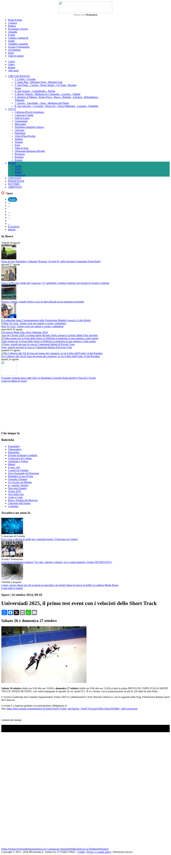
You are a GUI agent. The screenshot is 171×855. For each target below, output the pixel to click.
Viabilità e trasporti (18, 43)
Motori (11, 464)
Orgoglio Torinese (17, 479)
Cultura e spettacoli (18, 37)
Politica (12, 25)
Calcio (11, 61)
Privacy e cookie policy (99, 852)
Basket (11, 67)
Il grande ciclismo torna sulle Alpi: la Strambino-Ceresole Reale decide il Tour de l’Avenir (48, 377)
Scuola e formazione (19, 46)
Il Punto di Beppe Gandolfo (22, 455)
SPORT (12, 163)
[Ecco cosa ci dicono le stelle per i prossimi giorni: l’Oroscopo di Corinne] (12, 533)
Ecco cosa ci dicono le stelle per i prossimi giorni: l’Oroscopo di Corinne (39, 539)
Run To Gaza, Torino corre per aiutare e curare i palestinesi (32, 326)
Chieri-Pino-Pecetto (25, 136)
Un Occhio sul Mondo (20, 482)
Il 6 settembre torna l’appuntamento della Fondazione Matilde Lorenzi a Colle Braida (46, 320)
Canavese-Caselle (24, 115)
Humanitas (13, 452)
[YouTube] (9, 211)
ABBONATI (15, 187)
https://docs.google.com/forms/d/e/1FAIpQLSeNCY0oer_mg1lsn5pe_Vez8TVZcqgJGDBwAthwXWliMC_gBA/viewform (72, 708)
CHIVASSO (14, 178)
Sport (11, 52)
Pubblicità (74, 849)
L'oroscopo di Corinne (20, 458)
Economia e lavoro (18, 28)
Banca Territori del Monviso (23, 500)
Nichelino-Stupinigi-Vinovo (29, 127)
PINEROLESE (16, 181)
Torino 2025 (14, 491)
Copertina (13, 506)
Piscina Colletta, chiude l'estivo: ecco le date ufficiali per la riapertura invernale (42, 301)
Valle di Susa (21, 148)
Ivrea (17, 145)
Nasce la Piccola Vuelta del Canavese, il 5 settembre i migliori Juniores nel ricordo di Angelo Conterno (55, 283)
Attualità (12, 31)
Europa (18, 160)
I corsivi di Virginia (18, 470)
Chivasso (19, 130)
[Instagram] (9, 205)
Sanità (11, 40)
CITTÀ (12, 109)
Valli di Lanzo (22, 118)
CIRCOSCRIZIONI (19, 76)
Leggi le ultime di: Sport (14, 380)
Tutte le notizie (16, 55)
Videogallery (15, 449)
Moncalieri (20, 124)
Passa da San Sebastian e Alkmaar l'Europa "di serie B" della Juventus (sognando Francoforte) (51, 261)
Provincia (20, 154)
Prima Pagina (15, 19)
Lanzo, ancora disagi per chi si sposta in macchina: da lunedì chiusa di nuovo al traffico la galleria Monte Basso (59, 585)
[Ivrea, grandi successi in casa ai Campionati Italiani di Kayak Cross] (38, 344)
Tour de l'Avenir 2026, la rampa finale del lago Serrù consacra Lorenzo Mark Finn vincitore (49, 335)
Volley (11, 64)
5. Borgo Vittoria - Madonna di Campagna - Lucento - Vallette (47, 94)
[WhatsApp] (9, 214)
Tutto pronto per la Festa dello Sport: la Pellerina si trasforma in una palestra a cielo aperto (48, 341)
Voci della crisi (16, 494)
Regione (19, 157)
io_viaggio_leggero (18, 485)
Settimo (19, 139)
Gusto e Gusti (15, 497)
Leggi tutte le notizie (12, 588)
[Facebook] (9, 202)
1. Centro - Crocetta (25, 79)
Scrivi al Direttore (89, 849)
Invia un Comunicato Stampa (52, 849)
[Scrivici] (9, 223)
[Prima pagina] (2, 193)
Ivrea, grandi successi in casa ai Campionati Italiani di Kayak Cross (36, 347)
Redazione (31, 849)
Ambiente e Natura (18, 461)
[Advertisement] (26, 406)
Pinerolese (20, 133)
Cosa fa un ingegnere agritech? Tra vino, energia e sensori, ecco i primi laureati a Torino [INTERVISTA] (56, 562)
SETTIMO (14, 184)
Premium (103, 849)
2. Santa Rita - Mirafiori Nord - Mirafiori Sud (38, 82)
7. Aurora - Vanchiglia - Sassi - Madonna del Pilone (42, 103)
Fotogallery (14, 446)
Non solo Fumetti (17, 488)
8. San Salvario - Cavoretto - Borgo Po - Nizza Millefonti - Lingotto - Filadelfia (56, 106)
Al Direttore (14, 49)
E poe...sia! (14, 467)
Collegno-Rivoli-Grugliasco (29, 112)
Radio (12, 199)
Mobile (12, 229)
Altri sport (13, 70)
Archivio (14, 226)
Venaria (19, 142)
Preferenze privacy (123, 852)
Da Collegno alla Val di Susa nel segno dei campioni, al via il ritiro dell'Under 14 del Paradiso (50, 356)
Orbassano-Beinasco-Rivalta (30, 151)
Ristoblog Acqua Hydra (20, 476)
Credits (81, 852)
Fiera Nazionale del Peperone (23, 473)
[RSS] (9, 217)
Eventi (11, 34)
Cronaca (12, 22)
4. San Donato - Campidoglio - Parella (35, 91)
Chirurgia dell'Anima (19, 503)
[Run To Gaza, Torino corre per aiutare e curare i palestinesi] (33, 323)
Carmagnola (21, 121)
